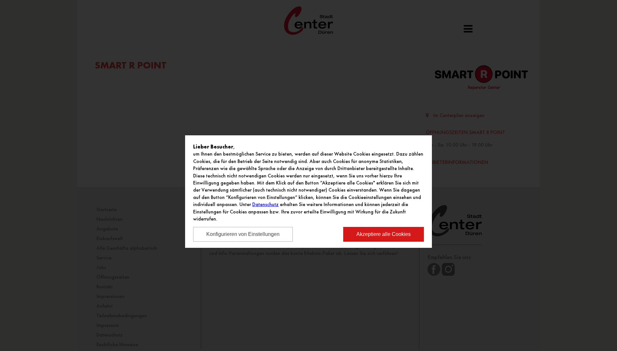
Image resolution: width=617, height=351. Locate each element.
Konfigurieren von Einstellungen (243, 234)
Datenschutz (265, 204)
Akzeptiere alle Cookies (383, 234)
